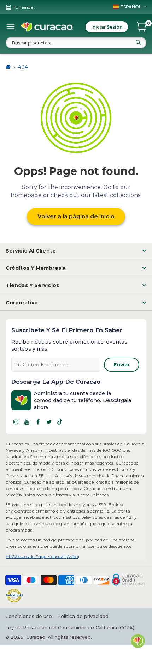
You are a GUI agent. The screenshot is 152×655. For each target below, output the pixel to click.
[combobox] (76, 42)
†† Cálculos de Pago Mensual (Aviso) (42, 556)
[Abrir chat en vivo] (138, 641)
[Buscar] (138, 42)
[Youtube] (26, 421)
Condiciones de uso (28, 616)
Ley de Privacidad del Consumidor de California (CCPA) (69, 627)
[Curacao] (47, 27)
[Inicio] (8, 67)
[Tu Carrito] (141, 27)
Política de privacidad (83, 616)
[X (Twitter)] (48, 421)
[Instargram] (16, 421)
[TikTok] (59, 421)
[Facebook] (37, 421)
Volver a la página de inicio (76, 216)
